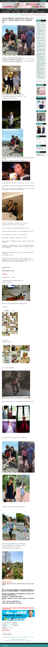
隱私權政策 (16, 1)
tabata (30, 637)
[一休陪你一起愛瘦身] (23, 5)
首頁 (3, 9)
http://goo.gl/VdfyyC (10, 628)
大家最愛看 (32, 12)
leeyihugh (5, 24)
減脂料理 (21, 637)
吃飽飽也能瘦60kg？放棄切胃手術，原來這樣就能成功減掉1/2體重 (41, 54)
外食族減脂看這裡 (6, 12)
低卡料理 (18, 637)
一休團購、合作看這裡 (16, 12)
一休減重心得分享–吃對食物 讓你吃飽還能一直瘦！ (18, 639)
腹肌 (27, 637)
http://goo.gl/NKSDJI (10, 625)
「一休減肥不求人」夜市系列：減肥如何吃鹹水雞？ (41, 77)
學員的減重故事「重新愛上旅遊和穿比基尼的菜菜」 (41, 72)
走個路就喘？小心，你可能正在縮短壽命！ (41, 43)
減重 (12, 637)
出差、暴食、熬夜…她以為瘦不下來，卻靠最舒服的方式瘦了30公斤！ (41, 60)
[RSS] (43, 1)
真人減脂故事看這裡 (25, 9)
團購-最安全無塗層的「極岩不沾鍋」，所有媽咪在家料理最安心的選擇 (40, 69)
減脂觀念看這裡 (17, 9)
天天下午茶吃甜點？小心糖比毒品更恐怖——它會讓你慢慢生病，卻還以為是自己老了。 (41, 50)
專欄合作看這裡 (25, 12)
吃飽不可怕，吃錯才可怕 (40, 36)
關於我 (13, 1)
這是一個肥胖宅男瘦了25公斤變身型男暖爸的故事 (41, 57)
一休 (28, 637)
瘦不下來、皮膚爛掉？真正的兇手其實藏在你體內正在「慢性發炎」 (41, 46)
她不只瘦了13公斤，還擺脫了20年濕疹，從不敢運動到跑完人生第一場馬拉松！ (41, 63)
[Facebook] (41, 1)
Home (12, 14)
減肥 (16, 637)
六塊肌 (33, 637)
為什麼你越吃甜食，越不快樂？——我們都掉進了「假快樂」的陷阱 (41, 30)
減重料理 (24, 637)
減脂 (14, 637)
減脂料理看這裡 (35, 9)
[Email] (45, 1)
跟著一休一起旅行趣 (40, 12)
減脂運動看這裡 (9, 9)
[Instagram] (42, 1)
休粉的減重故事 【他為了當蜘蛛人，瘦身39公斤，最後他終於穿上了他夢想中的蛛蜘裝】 (18, 640)
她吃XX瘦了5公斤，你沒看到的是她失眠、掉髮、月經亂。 (41, 34)
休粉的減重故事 (8, 1)
